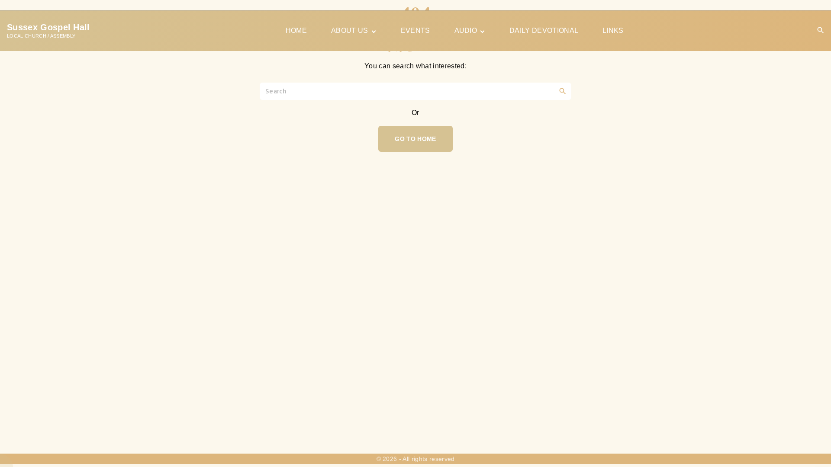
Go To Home (415, 138)
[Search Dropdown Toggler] (821, 30)
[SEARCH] (562, 91)
